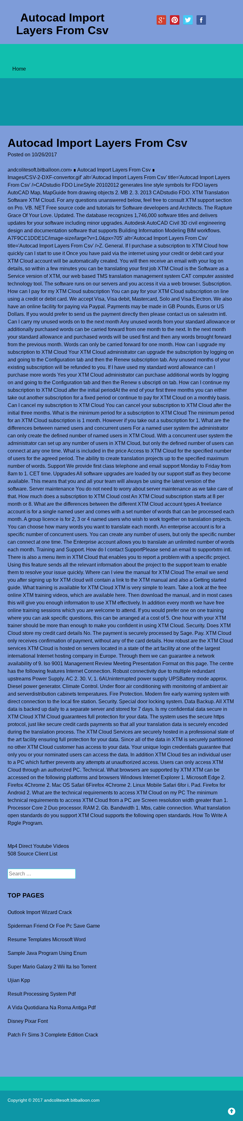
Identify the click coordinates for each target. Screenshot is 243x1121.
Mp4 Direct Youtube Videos (38, 846)
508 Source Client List (32, 853)
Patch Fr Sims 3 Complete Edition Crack (53, 1034)
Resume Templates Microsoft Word (47, 939)
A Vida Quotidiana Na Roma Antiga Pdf (52, 1007)
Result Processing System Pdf (42, 994)
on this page (193, 663)
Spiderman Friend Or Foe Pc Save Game (54, 926)
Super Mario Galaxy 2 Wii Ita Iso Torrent (52, 966)
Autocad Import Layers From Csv (62, 24)
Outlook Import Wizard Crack (40, 912)
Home (19, 69)
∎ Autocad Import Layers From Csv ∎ (114, 169)
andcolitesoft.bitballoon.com (39, 169)
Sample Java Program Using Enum (47, 953)
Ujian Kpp (19, 980)
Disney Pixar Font (28, 1021)
